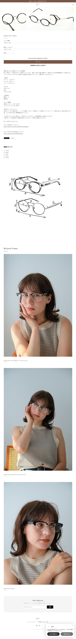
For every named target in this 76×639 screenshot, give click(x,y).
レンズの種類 (7, 40)
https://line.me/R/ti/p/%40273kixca (13, 133)
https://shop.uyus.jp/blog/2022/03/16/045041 (16, 126)
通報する (13, 138)
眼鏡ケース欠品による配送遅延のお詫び (38, 1)
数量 (5, 53)
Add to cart (38, 61)
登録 (50, 607)
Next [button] (74, 18)
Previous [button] (2, 18)
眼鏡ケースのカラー (8, 47)
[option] (17, 19)
